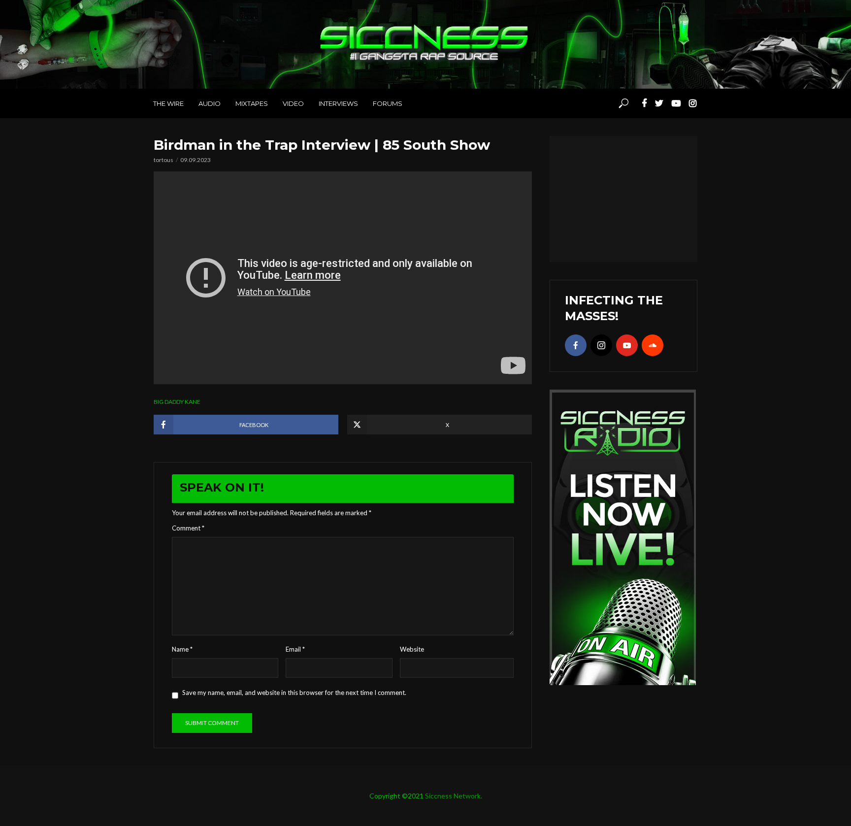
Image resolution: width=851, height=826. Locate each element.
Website (412, 649)
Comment (188, 528)
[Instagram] (601, 345)
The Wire (168, 103)
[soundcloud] (652, 345)
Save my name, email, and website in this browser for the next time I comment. (294, 692)
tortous (163, 160)
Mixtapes (251, 103)
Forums (387, 103)
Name (182, 649)
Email (295, 649)
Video (293, 103)
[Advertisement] (623, 197)
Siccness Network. (453, 796)
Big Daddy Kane (177, 401)
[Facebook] (576, 345)
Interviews (338, 103)
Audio (209, 103)
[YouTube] (627, 345)
